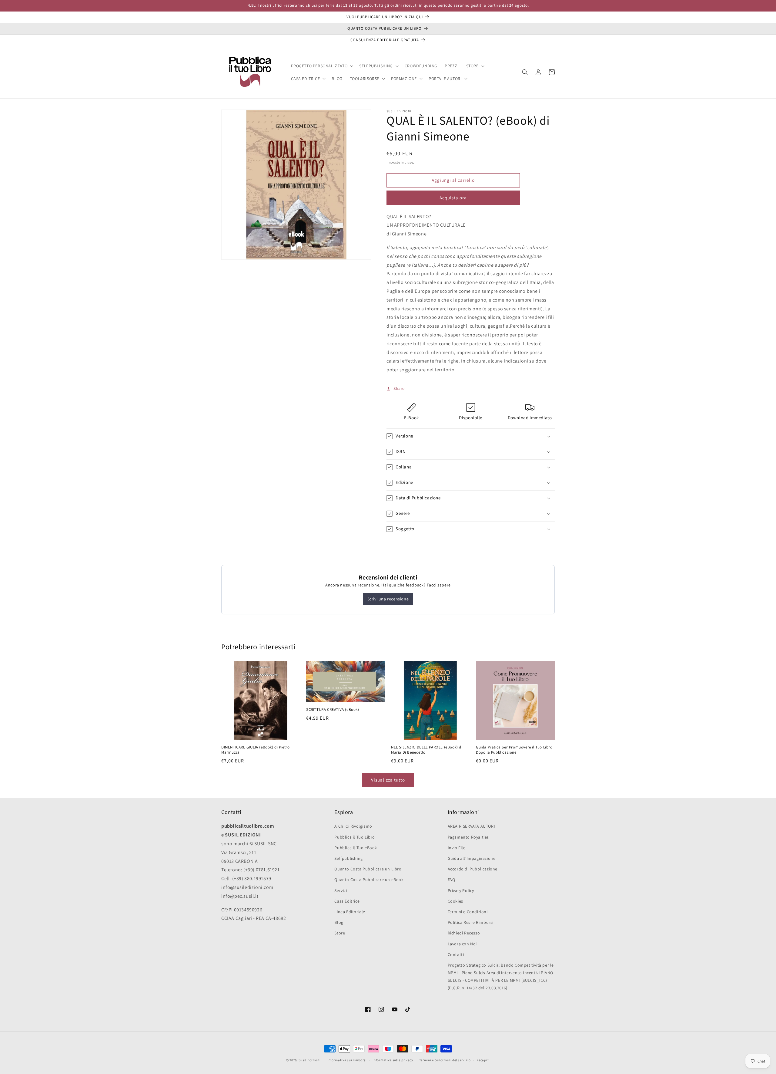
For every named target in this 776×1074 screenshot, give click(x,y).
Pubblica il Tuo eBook (355, 847)
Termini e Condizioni (468, 911)
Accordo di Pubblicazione (472, 869)
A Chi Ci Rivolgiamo (353, 826)
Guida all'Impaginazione (472, 858)
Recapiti (483, 1060)
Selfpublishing (348, 858)
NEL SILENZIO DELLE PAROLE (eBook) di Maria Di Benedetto (427, 750)
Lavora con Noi (462, 944)
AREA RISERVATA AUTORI (471, 826)
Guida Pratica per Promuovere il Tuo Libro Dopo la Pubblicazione (514, 750)
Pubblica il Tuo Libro (354, 837)
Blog (338, 922)
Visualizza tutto (388, 780)
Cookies (455, 901)
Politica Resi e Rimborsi (470, 922)
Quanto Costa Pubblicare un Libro (367, 869)
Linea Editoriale (349, 911)
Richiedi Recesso (464, 933)
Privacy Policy (461, 890)
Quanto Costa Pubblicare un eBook (368, 879)
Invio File (457, 847)
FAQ (451, 879)
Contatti (456, 954)
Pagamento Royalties (468, 837)
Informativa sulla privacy (393, 1060)
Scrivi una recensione (388, 599)
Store (339, 933)
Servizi (340, 890)
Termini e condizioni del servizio (445, 1060)
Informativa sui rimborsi (347, 1060)
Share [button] (399, 388)
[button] (321, 65)
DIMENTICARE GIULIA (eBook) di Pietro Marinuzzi (255, 750)
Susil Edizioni (310, 1060)
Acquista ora (453, 198)
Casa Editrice (347, 901)
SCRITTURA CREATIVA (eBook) (332, 709)
